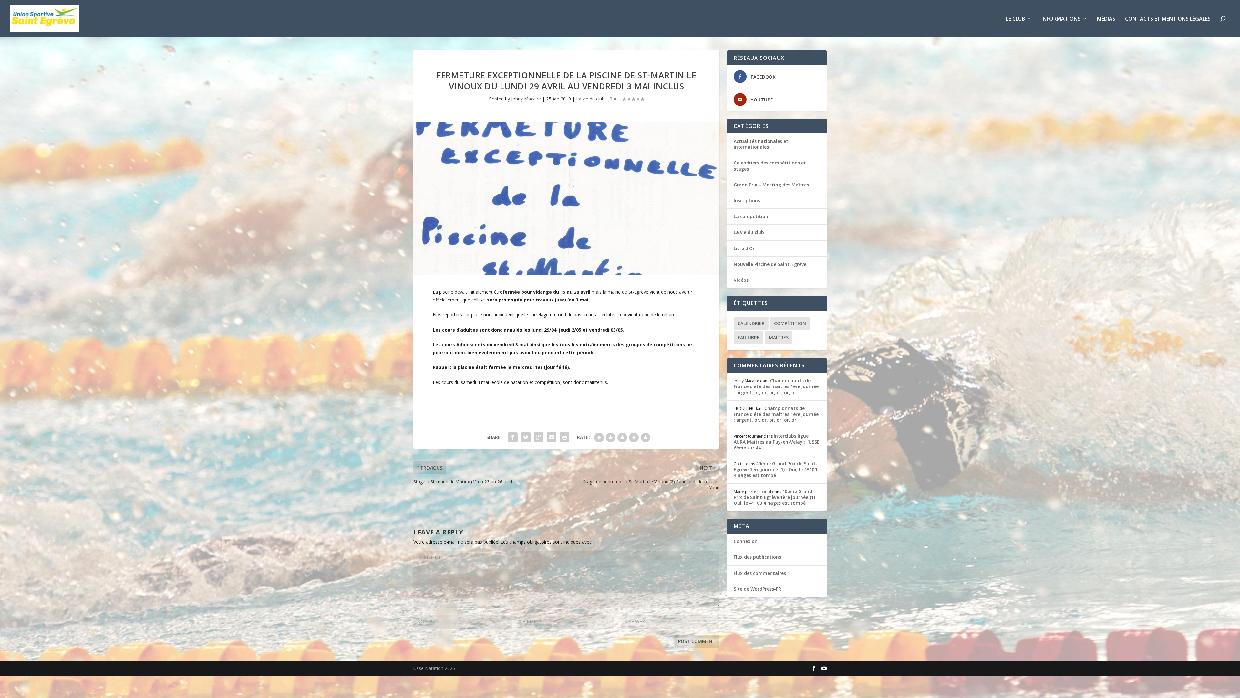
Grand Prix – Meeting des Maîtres (771, 185)
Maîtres (779, 337)
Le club (1015, 19)
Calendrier (751, 323)
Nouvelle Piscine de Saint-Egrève (770, 264)
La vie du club (590, 99)
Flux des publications (757, 557)
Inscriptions (747, 200)
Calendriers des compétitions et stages (770, 166)
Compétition (790, 323)
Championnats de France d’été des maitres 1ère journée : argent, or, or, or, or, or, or (776, 386)
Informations (1060, 19)
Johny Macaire (526, 99)
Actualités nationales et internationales (761, 144)
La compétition (751, 216)
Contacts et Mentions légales (1168, 19)
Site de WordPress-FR (757, 589)
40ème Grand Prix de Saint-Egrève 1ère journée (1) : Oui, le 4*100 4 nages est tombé (776, 469)
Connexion (746, 541)
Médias (1106, 19)
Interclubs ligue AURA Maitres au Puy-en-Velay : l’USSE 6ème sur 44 (777, 441)
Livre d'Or (744, 248)
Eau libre (749, 337)
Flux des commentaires (760, 573)
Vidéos (741, 280)
